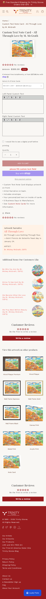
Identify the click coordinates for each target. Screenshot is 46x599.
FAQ (4, 585)
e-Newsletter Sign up (11, 582)
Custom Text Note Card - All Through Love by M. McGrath (22, 25)
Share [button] (7, 213)
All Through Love (14, 231)
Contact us (7, 579)
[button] (3, 11)
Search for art (7, 11)
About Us (6, 576)
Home (5, 21)
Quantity (5, 150)
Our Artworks (8, 539)
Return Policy (8, 562)
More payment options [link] (23, 179)
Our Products (8, 542)
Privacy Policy (8, 559)
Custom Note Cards (17, 204)
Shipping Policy (9, 565)
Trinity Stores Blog (10, 551)
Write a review (23, 338)
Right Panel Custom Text (13, 116)
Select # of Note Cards (11, 81)
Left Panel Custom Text (13, 94)
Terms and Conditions (11, 568)
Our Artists (7, 536)
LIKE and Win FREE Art (12, 545)
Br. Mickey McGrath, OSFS (15, 250)
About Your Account (11, 588)
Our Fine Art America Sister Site (16, 548)
